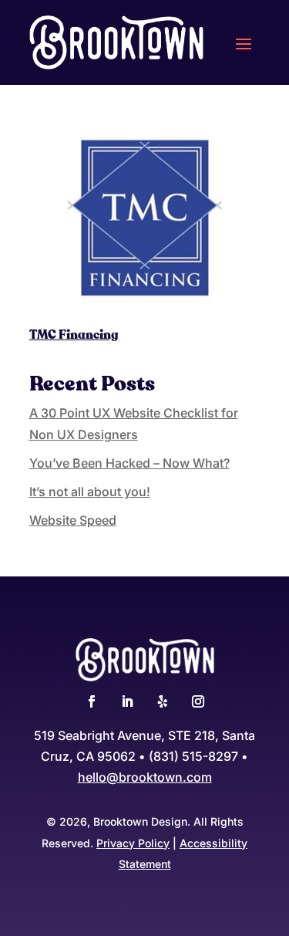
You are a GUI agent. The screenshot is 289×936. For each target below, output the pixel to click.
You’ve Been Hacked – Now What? (129, 463)
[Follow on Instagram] (198, 701)
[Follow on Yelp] (162, 701)
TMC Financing (74, 334)
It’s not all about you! (89, 491)
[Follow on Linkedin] (127, 701)
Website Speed (72, 520)
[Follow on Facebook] (91, 701)
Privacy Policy (133, 843)
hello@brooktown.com (145, 777)
